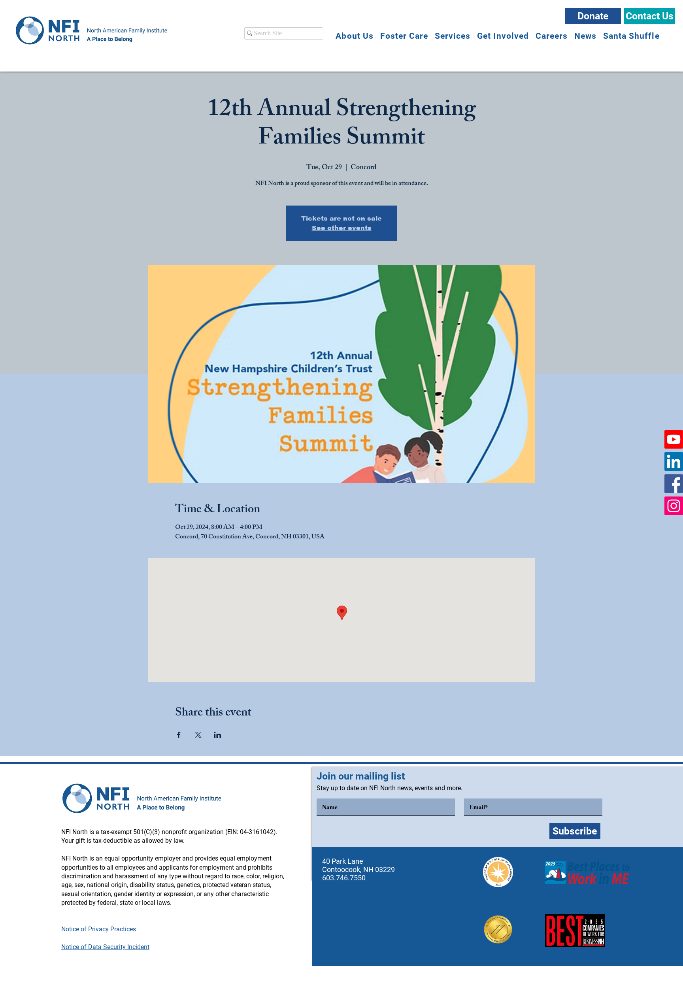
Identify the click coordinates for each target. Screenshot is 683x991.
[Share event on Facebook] (179, 735)
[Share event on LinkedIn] (217, 735)
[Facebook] (673, 483)
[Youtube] (673, 439)
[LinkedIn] (673, 461)
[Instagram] (673, 505)
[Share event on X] (198, 735)
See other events (342, 228)
